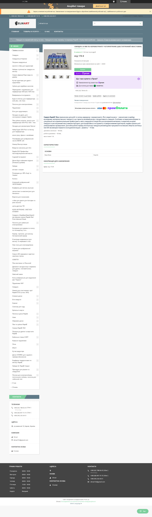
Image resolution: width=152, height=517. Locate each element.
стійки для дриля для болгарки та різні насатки (23, 201)
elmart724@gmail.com (21, 440)
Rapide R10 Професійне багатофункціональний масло (22, 152)
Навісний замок (17, 274)
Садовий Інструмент (19, 157)
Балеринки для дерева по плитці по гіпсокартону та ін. (23, 229)
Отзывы (15, 387)
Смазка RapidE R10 (18, 328)
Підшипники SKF (18, 283)
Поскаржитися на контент (69, 501)
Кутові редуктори (18, 351)
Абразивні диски (17, 321)
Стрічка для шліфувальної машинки (21, 249)
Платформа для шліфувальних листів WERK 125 (23, 140)
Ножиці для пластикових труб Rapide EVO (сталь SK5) (22, 291)
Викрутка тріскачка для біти (21, 148)
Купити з (79, 73)
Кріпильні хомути (18, 310)
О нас (47, 31)
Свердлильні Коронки (19, 59)
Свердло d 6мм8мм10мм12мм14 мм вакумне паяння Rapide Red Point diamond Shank (23, 217)
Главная (15, 31)
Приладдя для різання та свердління (20, 370)
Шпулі (14, 348)
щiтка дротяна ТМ (18, 206)
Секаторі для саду (18, 307)
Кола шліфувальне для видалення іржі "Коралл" (24, 279)
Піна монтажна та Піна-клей (21, 263)
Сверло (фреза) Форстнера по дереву (22, 76)
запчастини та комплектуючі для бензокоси (23, 192)
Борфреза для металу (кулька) (22, 188)
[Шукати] (140, 23)
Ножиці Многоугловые (19, 144)
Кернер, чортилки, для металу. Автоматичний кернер (22, 235)
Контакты (58, 31)
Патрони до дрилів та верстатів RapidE (23, 332)
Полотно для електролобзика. (22, 104)
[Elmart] (22, 23)
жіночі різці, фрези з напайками (22, 135)
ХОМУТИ (15, 259)
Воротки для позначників (20, 197)
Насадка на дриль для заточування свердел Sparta (21, 116)
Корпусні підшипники (19, 341)
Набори (14, 166)
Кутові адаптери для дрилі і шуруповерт (21, 81)
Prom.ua (86, 499)
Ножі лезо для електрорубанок (22, 245)
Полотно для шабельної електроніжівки (20, 224)
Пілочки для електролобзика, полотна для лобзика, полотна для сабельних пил (24, 377)
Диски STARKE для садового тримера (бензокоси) (22, 356)
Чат (144, 511)
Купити (82, 69)
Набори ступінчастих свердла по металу (23, 70)
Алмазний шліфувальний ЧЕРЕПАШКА (20, 183)
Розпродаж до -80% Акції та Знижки (21, 174)
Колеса (14, 179)
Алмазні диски (17, 296)
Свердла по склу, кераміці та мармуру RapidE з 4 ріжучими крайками (70, 40)
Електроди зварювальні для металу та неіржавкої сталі (21, 240)
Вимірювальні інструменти (21, 95)
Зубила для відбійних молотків (22, 86)
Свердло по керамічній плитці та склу (30, 40)
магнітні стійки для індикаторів (22, 66)
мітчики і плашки (18, 169)
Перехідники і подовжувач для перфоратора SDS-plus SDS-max (23, 91)
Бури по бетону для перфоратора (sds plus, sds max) (23, 100)
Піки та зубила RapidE (19, 324)
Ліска (14, 344)
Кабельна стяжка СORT (20, 337)
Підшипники (16, 108)
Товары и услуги (31, 31)
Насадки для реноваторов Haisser (23, 126)
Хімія (14, 317)
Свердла (15, 55)
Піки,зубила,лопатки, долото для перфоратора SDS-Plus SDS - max (24, 121)
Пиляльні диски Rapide (20, 314)
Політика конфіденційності (87, 501)
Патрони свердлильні (19, 62)
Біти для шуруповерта (19, 111)
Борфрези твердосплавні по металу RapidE (21, 361)
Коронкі (14, 303)
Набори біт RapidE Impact (20, 366)
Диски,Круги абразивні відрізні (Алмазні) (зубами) (22, 161)
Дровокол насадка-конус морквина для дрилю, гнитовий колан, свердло (24, 269)
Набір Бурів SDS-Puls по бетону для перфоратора (23, 130)
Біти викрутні (16, 299)
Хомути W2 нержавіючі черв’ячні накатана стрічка (23, 255)
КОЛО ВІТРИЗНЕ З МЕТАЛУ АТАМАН (22, 210)
